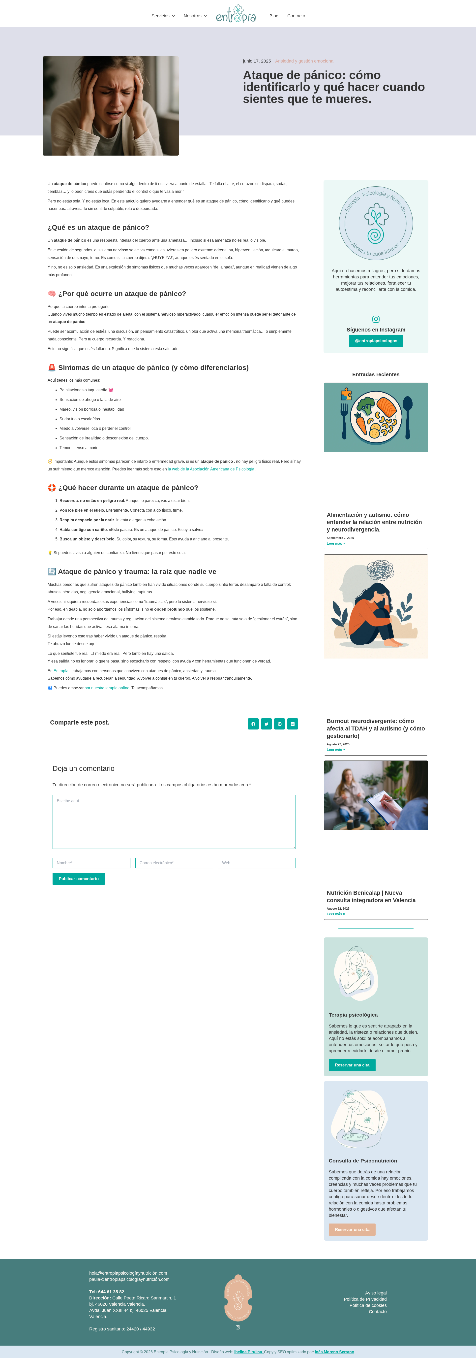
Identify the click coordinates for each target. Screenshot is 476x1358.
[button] (172, 16)
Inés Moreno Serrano (334, 1352)
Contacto (378, 1311)
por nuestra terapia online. (107, 688)
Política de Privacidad (365, 1299)
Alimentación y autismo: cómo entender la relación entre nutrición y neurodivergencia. (374, 522)
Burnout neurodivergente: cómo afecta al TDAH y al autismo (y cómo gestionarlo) (376, 728)
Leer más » (336, 543)
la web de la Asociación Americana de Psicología (211, 469)
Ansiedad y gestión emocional (304, 61)
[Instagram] (238, 1327)
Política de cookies (368, 1305)
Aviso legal (376, 1293)
